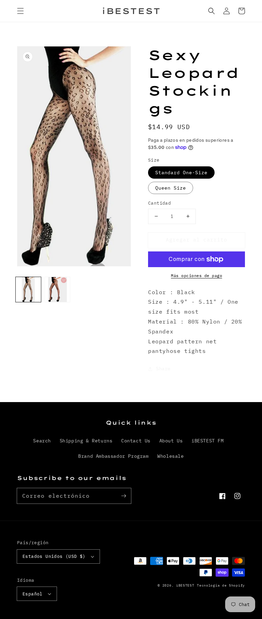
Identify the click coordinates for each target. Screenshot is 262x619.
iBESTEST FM (207, 441)
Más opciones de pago (196, 275)
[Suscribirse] (123, 495)
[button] (20, 10)
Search (42, 441)
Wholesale (170, 456)
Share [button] (163, 369)
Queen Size (170, 188)
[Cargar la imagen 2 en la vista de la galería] (58, 290)
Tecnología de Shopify (221, 585)
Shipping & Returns (86, 441)
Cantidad (159, 203)
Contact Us (135, 441)
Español (33, 594)
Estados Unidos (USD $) (54, 556)
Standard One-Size (181, 172)
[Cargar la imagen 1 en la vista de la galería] (28, 290)
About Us (171, 441)
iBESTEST (185, 585)
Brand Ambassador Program (113, 456)
